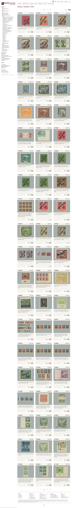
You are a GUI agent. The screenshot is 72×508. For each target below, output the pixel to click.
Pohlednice (3, 57)
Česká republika (4, 49)
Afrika (3, 9)
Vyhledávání (3, 70)
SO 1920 (3, 39)
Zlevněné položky (4, 67)
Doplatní (3, 38)
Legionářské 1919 (5, 22)
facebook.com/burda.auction (43, 497)
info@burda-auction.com (44, 494)
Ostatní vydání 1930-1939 (6, 31)
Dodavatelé (40, 3)
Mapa (21, 497)
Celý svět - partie (5, 13)
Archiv (45, 3)
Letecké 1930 (4, 33)
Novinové (4, 35)
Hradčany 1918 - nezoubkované (7, 18)
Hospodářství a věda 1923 (6, 28)
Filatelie (2, 6)
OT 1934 (3, 37)
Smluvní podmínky (4, 71)
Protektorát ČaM (5, 45)
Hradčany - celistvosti (6, 21)
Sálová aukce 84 (25, 3)
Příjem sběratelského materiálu (43, 498)
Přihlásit (66, 1)
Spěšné (3, 34)
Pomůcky (2, 60)
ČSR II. (3, 48)
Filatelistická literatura (5, 15)
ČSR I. (3, 16)
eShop (36, 3)
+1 (32, 25)
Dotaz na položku (22, 30)
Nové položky (3, 64)
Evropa (3, 7)
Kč (29, 32)
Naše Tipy (2, 68)
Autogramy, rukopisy (4, 55)
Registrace (61, 1)
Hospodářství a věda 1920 (6, 27)
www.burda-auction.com (44, 496)
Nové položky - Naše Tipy (5, 65)
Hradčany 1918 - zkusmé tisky (7, 20)
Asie (2, 12)
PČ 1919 (3, 23)
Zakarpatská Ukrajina (5, 47)
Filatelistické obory (5, 41)
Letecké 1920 (4, 32)
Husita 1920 (4, 26)
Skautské (4, 40)
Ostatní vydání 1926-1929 (6, 30)
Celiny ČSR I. (4, 42)
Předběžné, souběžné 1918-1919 (7, 17)
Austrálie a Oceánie (5, 11)
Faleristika (3, 54)
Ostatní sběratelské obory (5, 58)
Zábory (3, 44)
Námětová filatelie (5, 14)
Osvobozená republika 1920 (7, 25)
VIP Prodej (31, 3)
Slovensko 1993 (4, 50)
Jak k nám (19, 497)
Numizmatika (3, 53)
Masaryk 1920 (4, 24)
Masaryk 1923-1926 (5, 29)
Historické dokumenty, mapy (6, 56)
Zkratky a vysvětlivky (4, 72)
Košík (2, 62)
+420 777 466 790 (43, 495)
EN (69, 1)
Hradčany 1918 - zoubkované (7, 19)
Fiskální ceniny (3, 52)
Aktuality (19, 3)
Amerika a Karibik (5, 8)
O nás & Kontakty (51, 3)
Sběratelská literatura (4, 59)
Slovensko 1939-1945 (5, 46)
